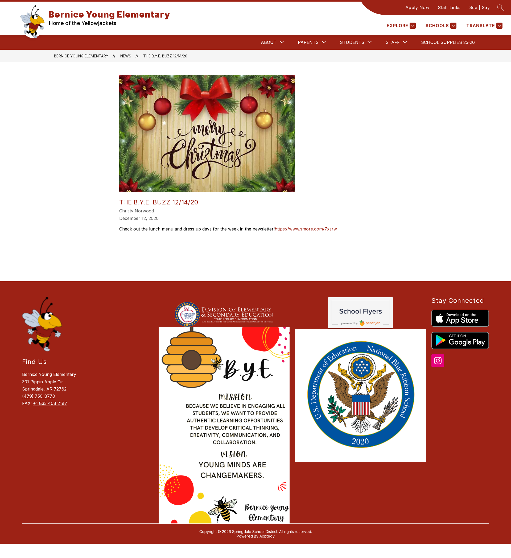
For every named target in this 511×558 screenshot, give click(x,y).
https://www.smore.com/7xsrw (306, 229)
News (125, 56)
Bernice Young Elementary (81, 56)
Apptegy (267, 536)
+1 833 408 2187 (50, 403)
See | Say (479, 7)
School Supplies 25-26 (448, 42)
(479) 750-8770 (38, 396)
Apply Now (417, 7)
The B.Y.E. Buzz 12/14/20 (165, 56)
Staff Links (449, 7)
